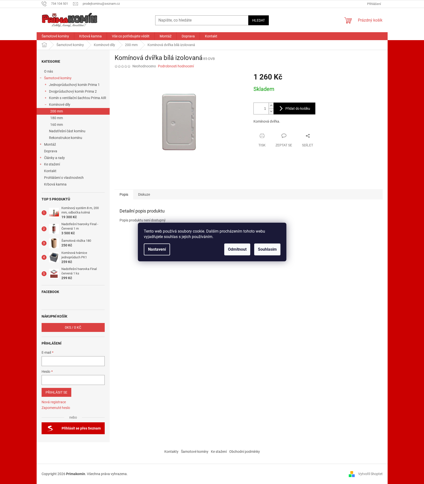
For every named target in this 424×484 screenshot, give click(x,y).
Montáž (50, 144)
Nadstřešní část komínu (67, 131)
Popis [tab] (124, 194)
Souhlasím (267, 249)
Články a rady (54, 158)
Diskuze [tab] (144, 194)
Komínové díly (59, 105)
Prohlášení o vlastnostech (64, 178)
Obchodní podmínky (244, 452)
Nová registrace (54, 402)
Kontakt (50, 171)
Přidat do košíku (297, 108)
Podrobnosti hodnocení (176, 66)
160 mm (56, 125)
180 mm (56, 118)
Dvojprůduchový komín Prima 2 (73, 91)
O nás (48, 71)
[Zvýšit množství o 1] (271, 105)
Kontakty (171, 452)
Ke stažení (52, 164)
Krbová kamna (55, 184)
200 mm (56, 111)
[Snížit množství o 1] (271, 111)
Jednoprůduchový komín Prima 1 (74, 85)
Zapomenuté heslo (56, 408)
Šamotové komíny (58, 78)
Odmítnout (237, 249)
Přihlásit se (56, 392)
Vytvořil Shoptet (370, 474)
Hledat (258, 20)
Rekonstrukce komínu (65, 138)
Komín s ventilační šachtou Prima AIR (77, 98)
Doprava (51, 151)
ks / (73, 327)
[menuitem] (55, 36)
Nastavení (157, 249)
